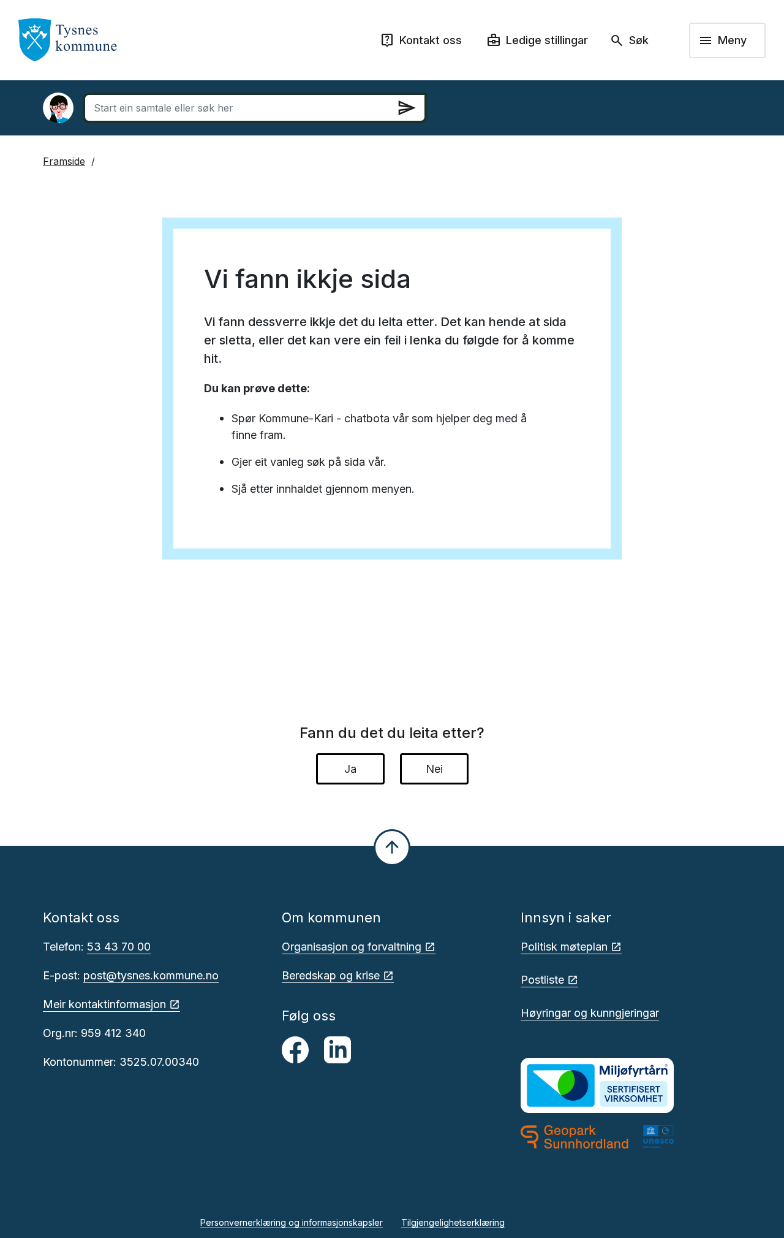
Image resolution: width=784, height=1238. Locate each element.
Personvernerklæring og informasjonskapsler (291, 1222)
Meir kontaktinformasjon (104, 1004)
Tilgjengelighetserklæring (453, 1222)
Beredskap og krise (331, 975)
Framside (64, 161)
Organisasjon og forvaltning (351, 946)
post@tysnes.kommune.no (151, 975)
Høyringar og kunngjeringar (590, 1012)
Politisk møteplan (564, 946)
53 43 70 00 (119, 946)
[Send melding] (407, 108)
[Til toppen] (392, 847)
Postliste (542, 979)
